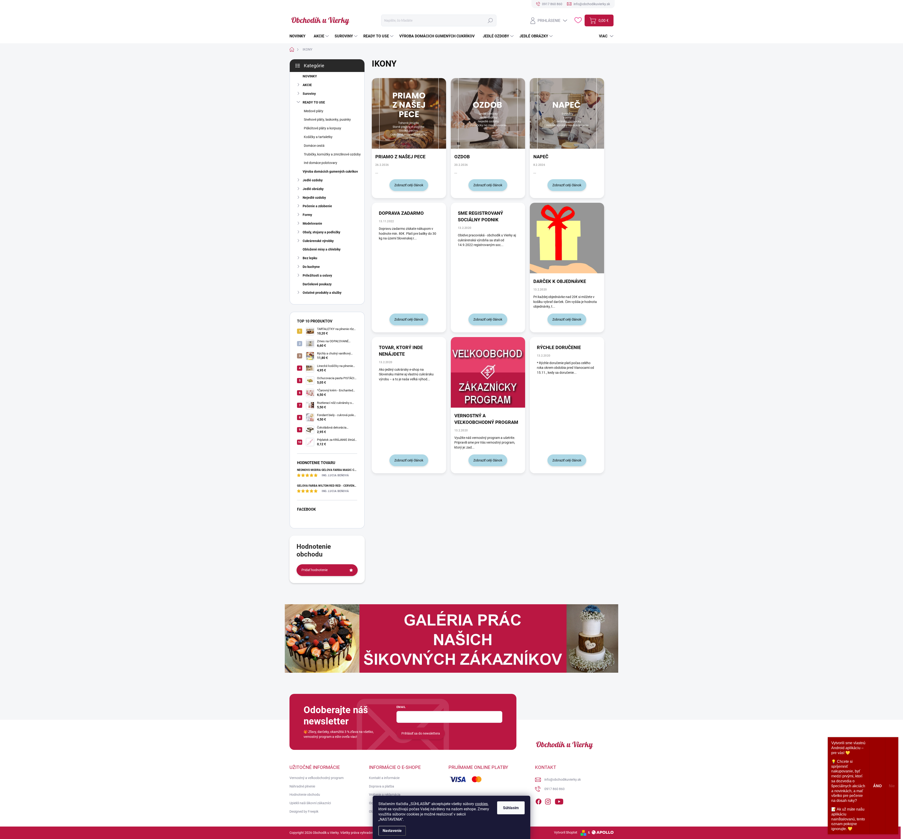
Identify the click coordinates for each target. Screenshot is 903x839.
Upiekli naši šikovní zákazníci (310, 803)
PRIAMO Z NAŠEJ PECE (400, 156)
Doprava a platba (381, 786)
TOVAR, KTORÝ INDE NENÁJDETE (401, 351)
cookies (481, 804)
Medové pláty (313, 111)
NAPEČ (540, 156)
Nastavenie (392, 830)
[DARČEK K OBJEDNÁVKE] (567, 238)
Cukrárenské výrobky (318, 241)
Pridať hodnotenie (314, 570)
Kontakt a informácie (384, 778)
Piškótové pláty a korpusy (322, 128)
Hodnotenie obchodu (304, 794)
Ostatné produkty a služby (322, 292)
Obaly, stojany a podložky (321, 232)
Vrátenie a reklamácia (384, 794)
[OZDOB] (488, 113)
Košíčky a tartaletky (318, 137)
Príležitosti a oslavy (317, 275)
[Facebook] (538, 800)
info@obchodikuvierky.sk (562, 779)
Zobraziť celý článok (408, 185)
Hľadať (490, 20)
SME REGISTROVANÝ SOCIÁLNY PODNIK (480, 216)
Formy (307, 215)
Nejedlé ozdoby (314, 197)
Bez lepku (310, 258)
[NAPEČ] (567, 113)
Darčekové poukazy (317, 284)
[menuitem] (299, 36)
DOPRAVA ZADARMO (401, 213)
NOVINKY (310, 76)
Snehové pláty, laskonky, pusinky (327, 119)
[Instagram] (547, 800)
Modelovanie (312, 223)
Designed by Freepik (303, 811)
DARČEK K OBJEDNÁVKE (559, 281)
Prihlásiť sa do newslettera (420, 733)
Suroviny (309, 93)
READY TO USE (314, 102)
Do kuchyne (311, 267)
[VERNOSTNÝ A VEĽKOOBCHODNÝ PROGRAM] (488, 372)
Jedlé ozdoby (313, 180)
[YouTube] (559, 800)
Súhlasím (511, 808)
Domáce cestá (314, 145)
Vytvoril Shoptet (565, 832)
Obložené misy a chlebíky (322, 249)
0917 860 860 (554, 789)
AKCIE (307, 85)
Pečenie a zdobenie (317, 206)
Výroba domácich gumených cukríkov (330, 171)
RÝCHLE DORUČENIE (559, 347)
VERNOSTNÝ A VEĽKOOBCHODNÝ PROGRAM (486, 419)
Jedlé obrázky (313, 189)
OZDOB (462, 156)
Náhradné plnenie (302, 786)
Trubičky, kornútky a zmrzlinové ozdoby (332, 154)
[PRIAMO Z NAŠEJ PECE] (409, 113)
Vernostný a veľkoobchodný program (316, 778)
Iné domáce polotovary (320, 163)
